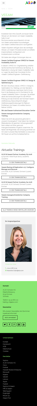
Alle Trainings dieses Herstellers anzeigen (18, 210)
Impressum (7, 344)
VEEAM (10, 8)
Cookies (5, 351)
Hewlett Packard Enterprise (12, 370)
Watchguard (7, 391)
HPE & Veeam (7, 389)
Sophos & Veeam (9, 386)
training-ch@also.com (10, 302)
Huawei (5, 384)
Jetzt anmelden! (10, 317)
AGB (4, 346)
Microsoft (6, 372)
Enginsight (6, 393)
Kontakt (5, 342)
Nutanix (5, 374)
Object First (7, 398)
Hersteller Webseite (8, 143)
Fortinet (5, 367)
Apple (5, 381)
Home (3, 8)
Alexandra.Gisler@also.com (15, 270)
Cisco (5, 365)
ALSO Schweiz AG (9, 363)
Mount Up (6, 396)
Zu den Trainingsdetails (17, 162)
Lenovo (5, 379)
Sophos (5, 360)
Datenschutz (7, 349)
